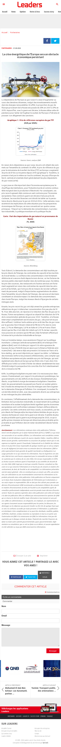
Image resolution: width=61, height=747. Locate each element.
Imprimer (44, 555)
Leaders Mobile (6, 736)
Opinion (23, 11)
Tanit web (45, 742)
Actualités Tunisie (6, 728)
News (13, 11)
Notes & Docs (35, 11)
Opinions (43, 716)
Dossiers (19, 716)
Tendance (50, 716)
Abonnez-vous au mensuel (42, 736)
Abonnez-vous (45, 575)
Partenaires (15, 32)
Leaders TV (26, 716)
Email (4, 615)
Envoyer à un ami (23, 555)
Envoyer (53, 650)
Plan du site (38, 731)
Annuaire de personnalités (9, 731)
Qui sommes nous (6, 733)
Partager (47, 41)
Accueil (4, 32)
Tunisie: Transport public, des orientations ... (43, 688)
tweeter (55, 41)
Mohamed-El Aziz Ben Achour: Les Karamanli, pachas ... (16, 689)
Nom (4, 606)
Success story (34, 716)
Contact (37, 733)
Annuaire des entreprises (42, 728)
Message (6, 625)
